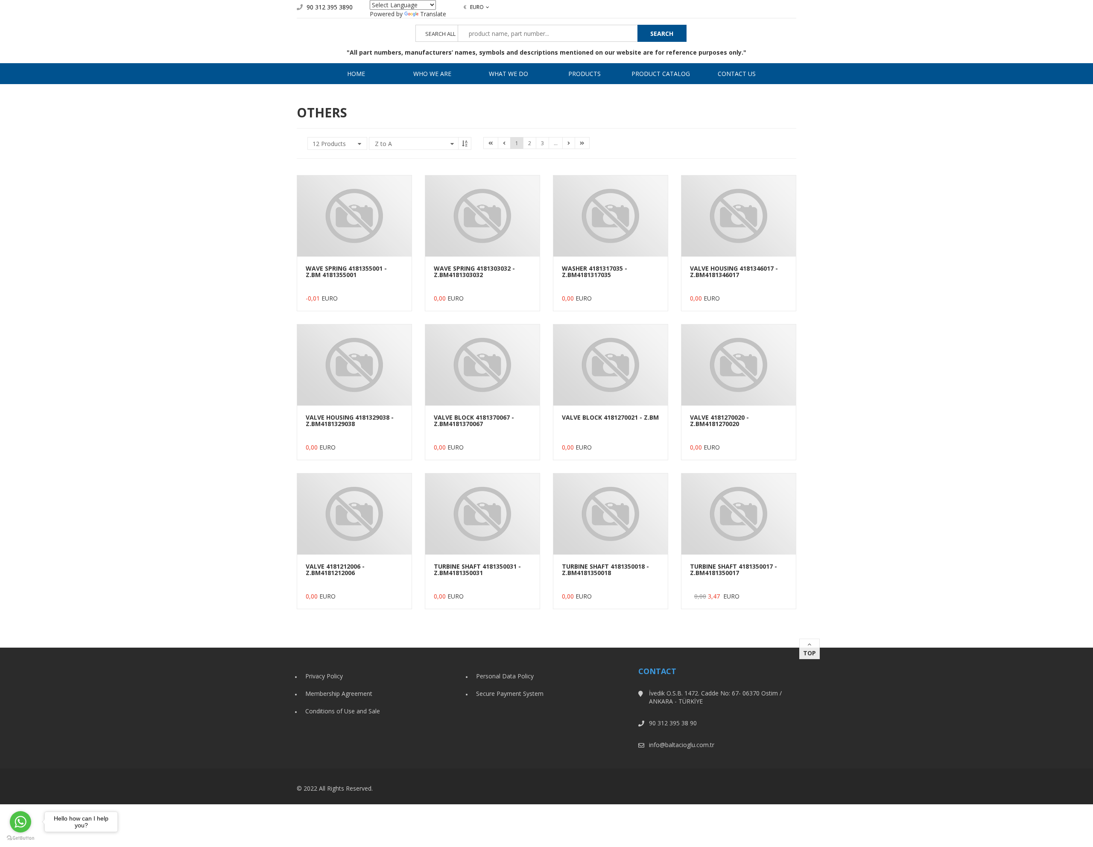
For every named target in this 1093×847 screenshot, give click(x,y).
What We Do (508, 74)
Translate (433, 14)
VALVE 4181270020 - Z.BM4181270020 (719, 420)
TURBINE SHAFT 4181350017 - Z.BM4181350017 (733, 569)
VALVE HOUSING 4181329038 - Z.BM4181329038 (350, 420)
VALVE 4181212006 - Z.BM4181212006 (335, 569)
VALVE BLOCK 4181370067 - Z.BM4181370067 (474, 420)
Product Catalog (660, 74)
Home (356, 74)
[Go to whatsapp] (20, 821)
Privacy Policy (324, 676)
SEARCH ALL (440, 34)
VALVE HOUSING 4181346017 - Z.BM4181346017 (734, 271)
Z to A (383, 144)
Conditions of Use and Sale (342, 711)
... (556, 143)
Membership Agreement (338, 693)
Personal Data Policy (505, 676)
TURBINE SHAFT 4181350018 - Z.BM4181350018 (605, 569)
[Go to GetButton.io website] (20, 838)
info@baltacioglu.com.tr (681, 745)
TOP (809, 653)
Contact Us (737, 74)
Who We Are (432, 74)
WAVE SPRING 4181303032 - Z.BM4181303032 (474, 271)
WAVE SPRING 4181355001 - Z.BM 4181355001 (346, 271)
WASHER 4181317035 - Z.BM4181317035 (594, 271)
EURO (473, 7)
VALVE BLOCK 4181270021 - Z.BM (610, 417)
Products (584, 74)
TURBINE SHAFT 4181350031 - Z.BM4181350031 (477, 569)
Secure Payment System (510, 693)
